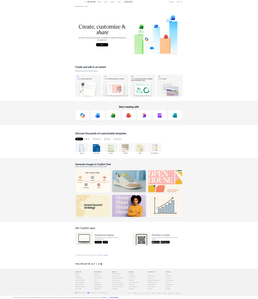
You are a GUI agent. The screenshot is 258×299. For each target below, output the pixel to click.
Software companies (151, 286)
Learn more (106, 255)
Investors (167, 282)
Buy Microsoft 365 (128, 1)
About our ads (170, 293)
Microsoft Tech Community (152, 282)
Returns (95, 280)
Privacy (142, 293)
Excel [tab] (88, 139)
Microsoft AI (131, 273)
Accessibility (168, 286)
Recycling (164, 293)
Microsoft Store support (98, 278)
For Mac (105, 242)
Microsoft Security (132, 275)
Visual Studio (150, 288)
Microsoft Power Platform (133, 282)
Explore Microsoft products (80, 286)
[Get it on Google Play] (165, 242)
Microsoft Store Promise (98, 286)
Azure (149, 273)
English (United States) (81, 292)
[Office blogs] (101, 263)
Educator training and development (118, 284)
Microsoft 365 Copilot (133, 286)
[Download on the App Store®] (156, 242)
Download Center (97, 275)
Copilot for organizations (79, 282)
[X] (96, 263)
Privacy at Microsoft (169, 280)
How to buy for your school (117, 282)
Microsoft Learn (150, 278)
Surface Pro (77, 273)
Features (105, 1)
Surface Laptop (78, 275)
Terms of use (147, 293)
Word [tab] (80, 139)
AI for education (115, 288)
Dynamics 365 (131, 278)
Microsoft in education (116, 273)
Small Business (131, 288)
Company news (168, 278)
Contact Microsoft (135, 293)
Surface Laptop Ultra (79, 278)
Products (99, 1)
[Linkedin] (92, 263)
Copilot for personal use (79, 284)
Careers (167, 273)
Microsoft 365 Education (116, 280)
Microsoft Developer (151, 275)
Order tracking (96, 282)
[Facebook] (94, 263)
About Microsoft (168, 275)
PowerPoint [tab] (97, 139)
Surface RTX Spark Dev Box (80, 280)
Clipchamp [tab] (118, 139)
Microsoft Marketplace (152, 284)
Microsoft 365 (131, 280)
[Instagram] (99, 263)
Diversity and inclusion (170, 284)
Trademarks (153, 293)
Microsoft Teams (132, 284)
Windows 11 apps (78, 288)
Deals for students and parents (117, 286)
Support (119, 1)
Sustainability (168, 288)
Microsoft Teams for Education (117, 278)
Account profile (96, 273)
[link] (88, 85)
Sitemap (129, 293)
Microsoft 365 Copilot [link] (79, 6)
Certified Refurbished (98, 284)
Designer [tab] (108, 139)
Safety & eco (159, 293)
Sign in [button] (102, 44)
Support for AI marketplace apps (153, 280)
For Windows (98, 242)
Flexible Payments (97, 288)
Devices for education (115, 275)
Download (112, 1)
